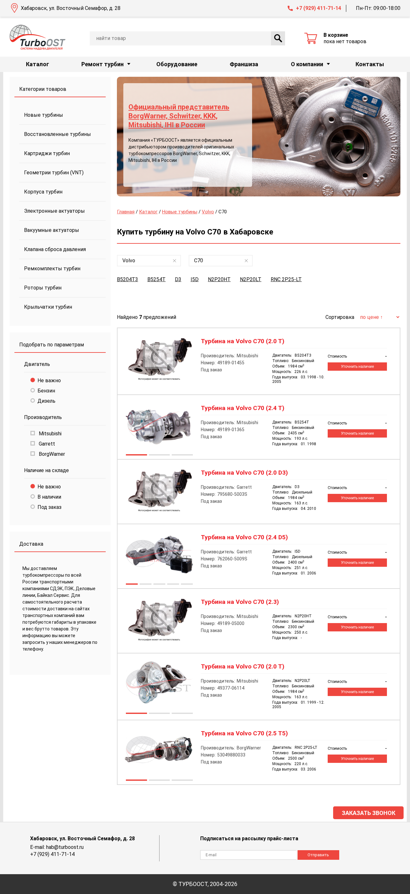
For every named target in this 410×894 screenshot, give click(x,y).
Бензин (46, 391)
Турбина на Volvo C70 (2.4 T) (242, 408)
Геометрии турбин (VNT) (54, 173)
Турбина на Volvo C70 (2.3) (240, 601)
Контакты (370, 64)
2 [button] (159, 455)
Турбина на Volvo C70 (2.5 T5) (244, 733)
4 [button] (173, 584)
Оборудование (176, 64)
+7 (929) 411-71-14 (318, 8)
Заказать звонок (368, 813)
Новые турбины (43, 115)
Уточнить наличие (357, 366)
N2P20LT (250, 279)
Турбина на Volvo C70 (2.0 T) (242, 341)
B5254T (156, 279)
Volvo (208, 212)
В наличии (49, 497)
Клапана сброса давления (55, 249)
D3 (178, 279)
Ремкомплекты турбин (52, 268)
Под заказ (49, 507)
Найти (278, 38)
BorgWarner (51, 454)
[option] (258, 136)
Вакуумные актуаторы (51, 230)
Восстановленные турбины (57, 134)
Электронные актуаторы (54, 211)
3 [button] (182, 455)
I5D (195, 279)
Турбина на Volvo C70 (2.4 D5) (244, 537)
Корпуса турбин (43, 192)
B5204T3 (127, 279)
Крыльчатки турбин (48, 307)
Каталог (37, 64)
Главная (126, 212)
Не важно (49, 380)
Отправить (318, 854)
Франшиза (244, 64)
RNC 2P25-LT (286, 279)
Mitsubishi (49, 434)
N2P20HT (219, 279)
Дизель (46, 401)
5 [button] (187, 584)
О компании (307, 64)
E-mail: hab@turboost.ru (57, 847)
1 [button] (136, 455)
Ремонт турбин (102, 64)
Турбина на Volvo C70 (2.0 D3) (244, 472)
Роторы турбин (43, 288)
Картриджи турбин (47, 153)
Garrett (46, 444)
